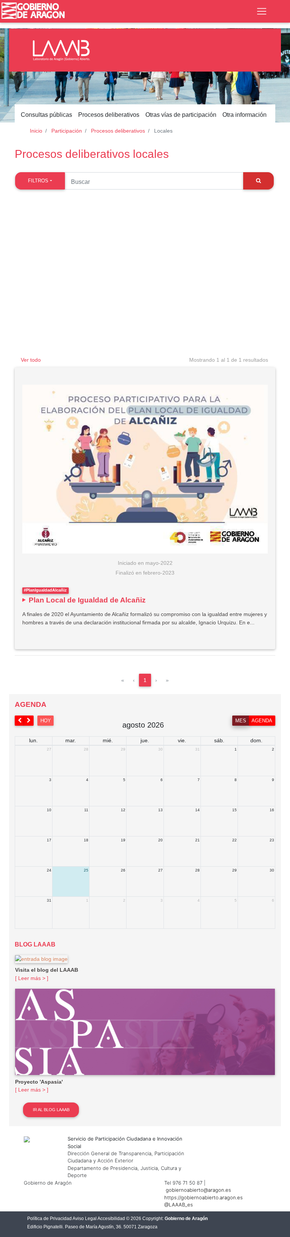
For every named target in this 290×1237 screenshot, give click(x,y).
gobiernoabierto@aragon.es (198, 1190)
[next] (29, 721)
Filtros (38, 180)
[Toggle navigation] (261, 11)
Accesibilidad (111, 1218)
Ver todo (31, 360)
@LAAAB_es (178, 1205)
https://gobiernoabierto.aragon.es (203, 1197)
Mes (240, 720)
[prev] (20, 721)
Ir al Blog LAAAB (51, 1109)
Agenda (261, 720)
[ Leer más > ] (31, 978)
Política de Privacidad (49, 1218)
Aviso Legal (84, 1218)
